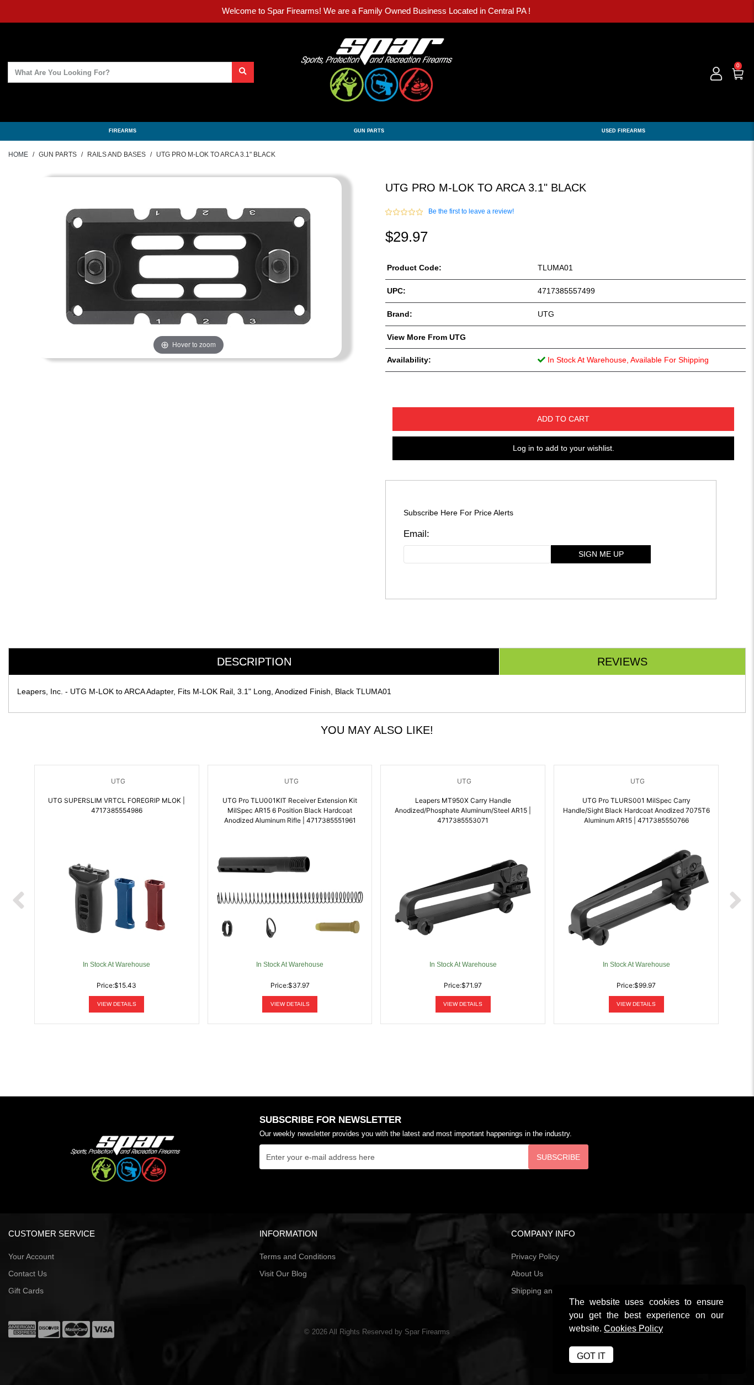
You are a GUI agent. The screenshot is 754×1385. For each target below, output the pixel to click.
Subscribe (558, 1157)
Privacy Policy (535, 1256)
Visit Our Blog (283, 1273)
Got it (591, 1356)
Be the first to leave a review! (471, 211)
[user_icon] (715, 74)
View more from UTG (426, 337)
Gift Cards (26, 1290)
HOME (18, 154)
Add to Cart (563, 418)
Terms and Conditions (297, 1256)
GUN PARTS (369, 131)
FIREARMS (122, 131)
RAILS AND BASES (116, 154)
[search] (243, 72)
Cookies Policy (633, 1328)
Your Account (31, 1256)
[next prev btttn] (18, 901)
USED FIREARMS (623, 131)
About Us (527, 1273)
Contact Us (27, 1273)
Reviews (622, 662)
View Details (116, 1004)
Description (254, 662)
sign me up (601, 554)
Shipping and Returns (549, 1290)
